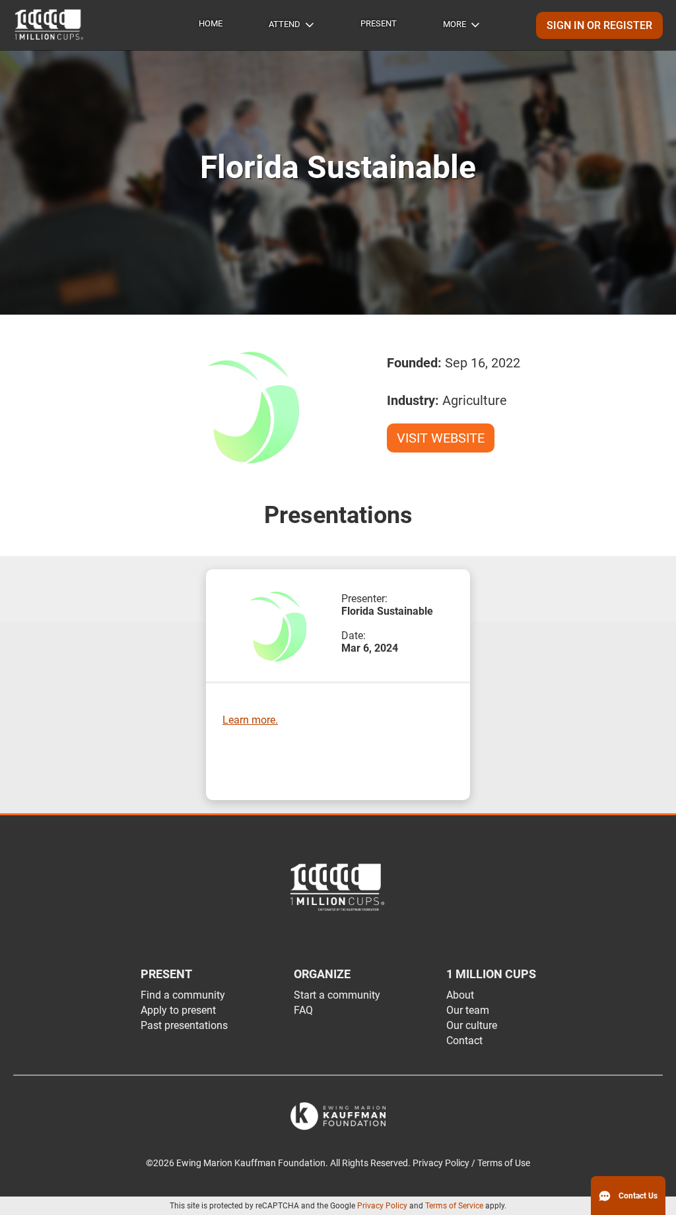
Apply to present (178, 1010)
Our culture (471, 1025)
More (454, 24)
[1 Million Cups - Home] (49, 25)
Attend (284, 24)
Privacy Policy (382, 1205)
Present (378, 23)
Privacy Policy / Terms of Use (471, 1163)
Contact (464, 1040)
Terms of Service (454, 1205)
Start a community (337, 995)
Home (210, 23)
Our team (467, 1010)
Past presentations (184, 1025)
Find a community (183, 995)
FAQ (303, 1010)
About (460, 995)
